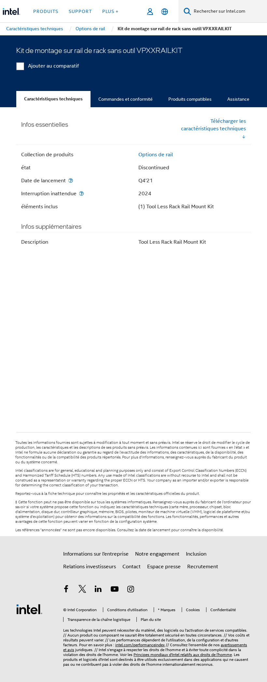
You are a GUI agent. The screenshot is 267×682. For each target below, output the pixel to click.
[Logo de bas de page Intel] (29, 609)
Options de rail (155, 154)
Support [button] (80, 11)
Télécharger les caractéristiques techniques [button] (213, 125)
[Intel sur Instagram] (130, 590)
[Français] (165, 11)
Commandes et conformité (125, 99)
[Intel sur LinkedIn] (98, 590)
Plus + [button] (110, 11)
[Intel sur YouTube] (114, 590)
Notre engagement (157, 554)
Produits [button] (45, 11)
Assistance (238, 99)
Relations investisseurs (89, 566)
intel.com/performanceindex (140, 644)
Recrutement (202, 566)
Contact (131, 566)
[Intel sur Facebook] (66, 590)
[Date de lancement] (70, 180)
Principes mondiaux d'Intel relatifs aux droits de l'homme (183, 654)
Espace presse (164, 566)
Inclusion (196, 554)
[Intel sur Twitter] (82, 590)
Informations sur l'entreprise (96, 554)
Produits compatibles (190, 99)
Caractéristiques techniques (53, 99)
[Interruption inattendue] (81, 193)
